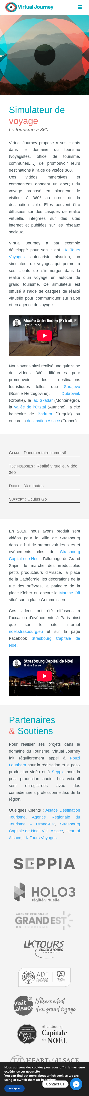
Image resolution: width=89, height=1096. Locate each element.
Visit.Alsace (52, 831)
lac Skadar (43, 400)
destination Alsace (43, 421)
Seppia (58, 772)
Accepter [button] (14, 1088)
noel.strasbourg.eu (26, 631)
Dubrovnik (71, 393)
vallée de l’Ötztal (30, 407)
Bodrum (45, 414)
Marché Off (69, 593)
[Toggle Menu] (80, 6)
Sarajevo (72, 386)
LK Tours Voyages (40, 837)
